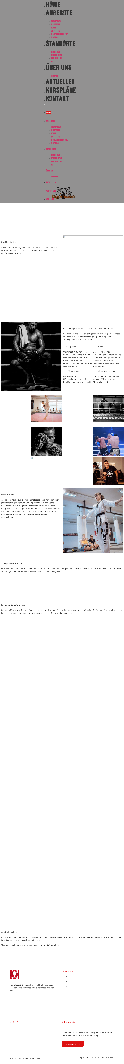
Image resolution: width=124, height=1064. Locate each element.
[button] (77, 104)
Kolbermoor (56, 55)
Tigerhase (56, 37)
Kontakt (57, 98)
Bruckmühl (56, 51)
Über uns (59, 67)
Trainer (54, 75)
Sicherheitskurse (59, 34)
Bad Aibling (56, 58)
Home (48, 112)
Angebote (59, 12)
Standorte (61, 43)
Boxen (54, 27)
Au (52, 61)
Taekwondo (56, 21)
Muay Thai (56, 31)
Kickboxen (56, 24)
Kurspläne (61, 90)
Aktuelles (60, 81)
